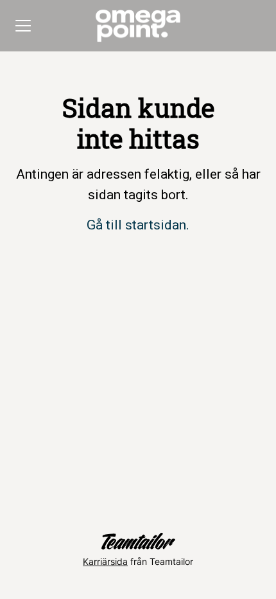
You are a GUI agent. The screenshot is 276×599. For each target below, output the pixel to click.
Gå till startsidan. (138, 225)
